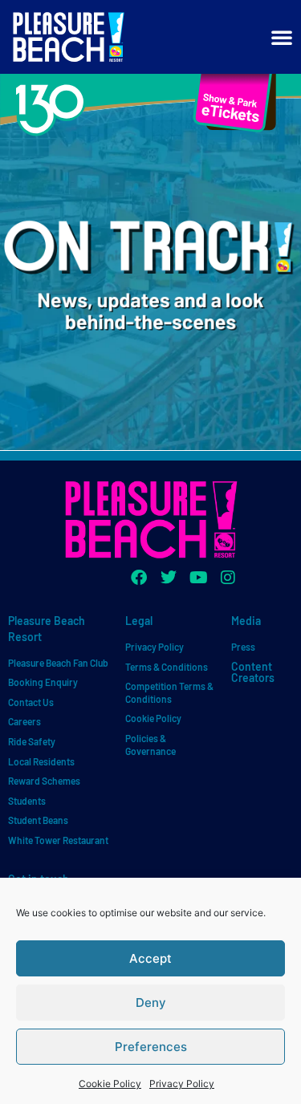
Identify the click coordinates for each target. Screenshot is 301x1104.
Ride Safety (31, 741)
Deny (151, 1002)
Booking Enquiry (43, 682)
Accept (150, 958)
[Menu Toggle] (281, 37)
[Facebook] (139, 578)
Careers (24, 721)
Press (243, 646)
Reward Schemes (44, 780)
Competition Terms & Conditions (169, 692)
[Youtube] (198, 578)
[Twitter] (168, 578)
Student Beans (38, 820)
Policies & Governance (150, 745)
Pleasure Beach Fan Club (58, 662)
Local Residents (41, 761)
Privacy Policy (181, 1084)
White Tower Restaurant (58, 840)
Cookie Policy (110, 1084)
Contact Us (31, 702)
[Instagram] (228, 578)
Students (27, 800)
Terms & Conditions (166, 666)
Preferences (151, 1046)
